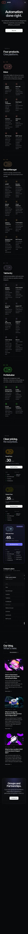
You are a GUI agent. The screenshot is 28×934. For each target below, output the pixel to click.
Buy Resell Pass (14, 467)
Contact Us (14, 798)
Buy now (14, 30)
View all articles (14, 652)
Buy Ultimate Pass (14, 544)
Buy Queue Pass (14, 506)
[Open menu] (25, 2)
